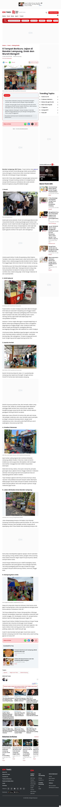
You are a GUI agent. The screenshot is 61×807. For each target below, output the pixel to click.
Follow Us (4, 788)
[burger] (58, 15)
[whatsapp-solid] (25, 124)
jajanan (36, 169)
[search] (46, 13)
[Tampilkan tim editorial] (37, 679)
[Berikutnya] (39, 746)
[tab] (7, 95)
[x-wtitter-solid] (32, 124)
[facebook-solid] (29, 124)
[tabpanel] (20, 109)
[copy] (36, 124)
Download (4, 792)
